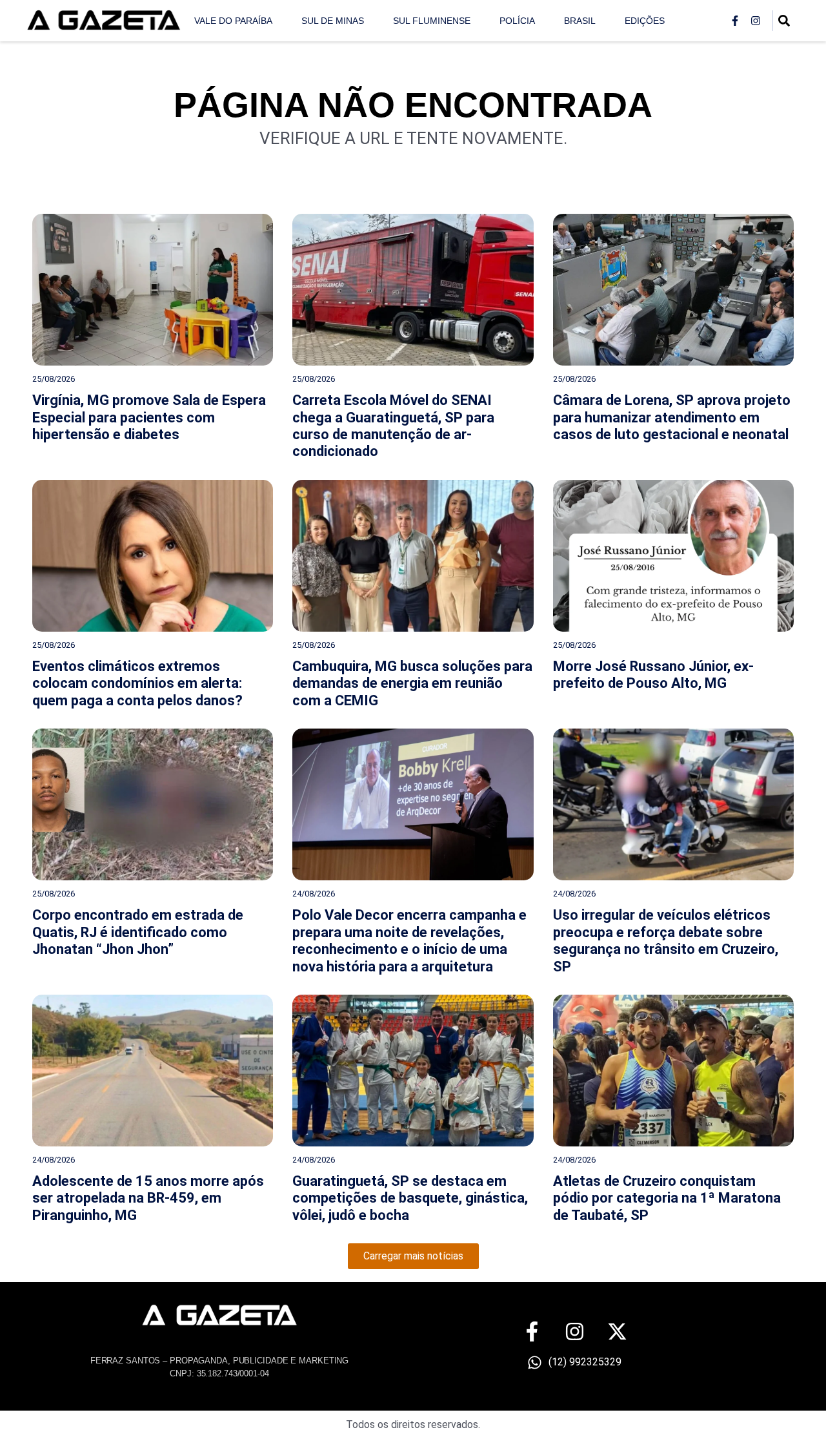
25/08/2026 (53, 379)
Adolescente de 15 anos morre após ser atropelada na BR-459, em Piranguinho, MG (148, 1198)
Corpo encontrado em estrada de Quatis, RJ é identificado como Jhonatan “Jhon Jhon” (137, 932)
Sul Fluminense (431, 21)
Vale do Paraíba (233, 21)
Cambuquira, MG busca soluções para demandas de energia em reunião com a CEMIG (412, 683)
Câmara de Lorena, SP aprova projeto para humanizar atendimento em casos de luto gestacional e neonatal (672, 417)
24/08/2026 (313, 893)
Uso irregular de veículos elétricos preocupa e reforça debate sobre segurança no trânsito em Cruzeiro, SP (665, 940)
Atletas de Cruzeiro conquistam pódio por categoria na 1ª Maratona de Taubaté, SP (667, 1198)
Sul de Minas (332, 21)
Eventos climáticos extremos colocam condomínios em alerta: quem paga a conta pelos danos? (137, 683)
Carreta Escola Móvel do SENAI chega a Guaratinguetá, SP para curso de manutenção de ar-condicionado (393, 425)
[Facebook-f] (735, 20)
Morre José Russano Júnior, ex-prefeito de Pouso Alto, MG (653, 674)
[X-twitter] (617, 1331)
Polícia (517, 21)
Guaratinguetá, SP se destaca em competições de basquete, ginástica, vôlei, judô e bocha (410, 1198)
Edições (645, 21)
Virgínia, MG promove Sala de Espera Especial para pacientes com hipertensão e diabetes (149, 417)
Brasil (580, 21)
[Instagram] (755, 20)
